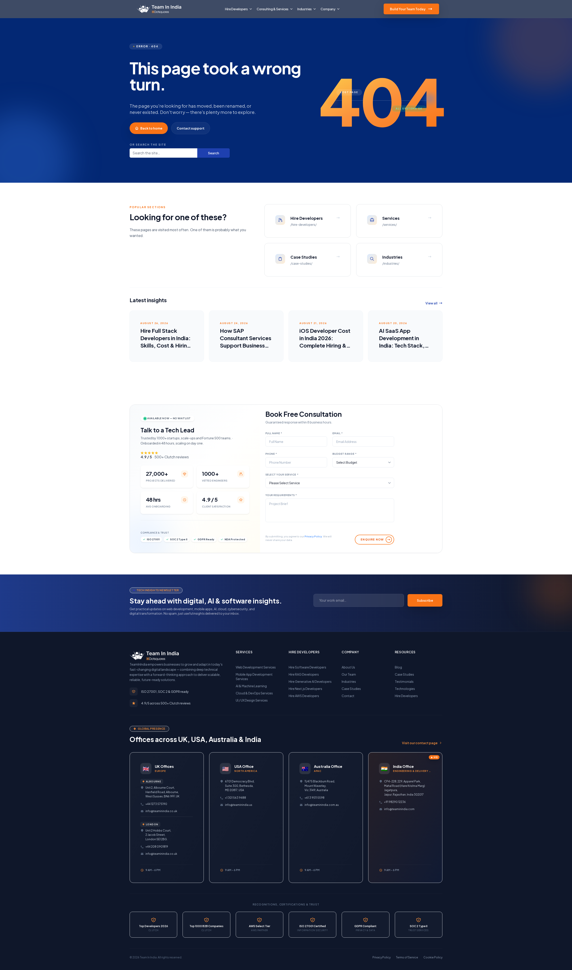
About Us (348, 667)
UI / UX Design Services (252, 700)
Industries (349, 681)
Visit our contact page (419, 743)
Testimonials (404, 681)
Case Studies (351, 689)
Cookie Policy (432, 957)
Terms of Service (407, 957)
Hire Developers (406, 696)
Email (337, 433)
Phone (271, 453)
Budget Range (344, 453)
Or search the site (148, 144)
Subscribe (425, 600)
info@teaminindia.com (399, 809)
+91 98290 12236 (395, 802)
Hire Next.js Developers (305, 689)
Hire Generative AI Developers (310, 681)
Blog (398, 667)
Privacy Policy (313, 536)
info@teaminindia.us (238, 805)
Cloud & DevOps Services (254, 693)
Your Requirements (281, 495)
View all (431, 303)
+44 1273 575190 (156, 804)
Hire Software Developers (307, 667)
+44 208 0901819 (156, 846)
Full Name (273, 433)
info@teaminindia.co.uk (161, 811)
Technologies (405, 689)
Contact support (190, 128)
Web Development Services (256, 667)
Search (213, 153)
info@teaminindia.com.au (322, 805)
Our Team (349, 674)
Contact (348, 696)
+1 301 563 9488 (235, 797)
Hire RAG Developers (304, 674)
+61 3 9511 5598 (314, 797)
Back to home (151, 128)
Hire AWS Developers (304, 696)
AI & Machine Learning (251, 686)
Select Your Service (282, 474)
